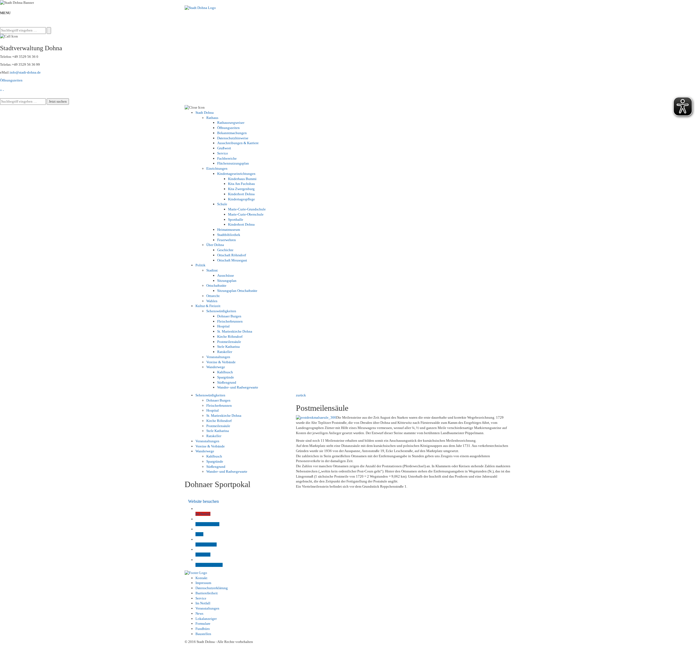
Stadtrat (212, 270)
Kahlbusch (225, 372)
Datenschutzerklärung (211, 588)
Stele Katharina (228, 347)
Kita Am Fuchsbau (241, 184)
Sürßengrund (226, 382)
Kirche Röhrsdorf (229, 336)
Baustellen (203, 634)
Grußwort (224, 148)
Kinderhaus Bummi (242, 179)
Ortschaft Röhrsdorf (231, 255)
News (199, 613)
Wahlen (211, 301)
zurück (301, 395)
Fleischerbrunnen (230, 321)
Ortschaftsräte (216, 285)
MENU (5, 13)
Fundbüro (202, 629)
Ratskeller (224, 352)
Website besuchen (203, 501)
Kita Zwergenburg (241, 189)
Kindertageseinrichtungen (236, 174)
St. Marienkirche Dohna (234, 331)
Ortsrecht (213, 296)
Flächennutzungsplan (233, 163)
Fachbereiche (227, 158)
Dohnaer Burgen (229, 316)
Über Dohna (215, 245)
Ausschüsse (225, 275)
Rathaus (212, 118)
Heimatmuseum (228, 230)
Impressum (203, 583)
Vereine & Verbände (221, 362)
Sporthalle (235, 219)
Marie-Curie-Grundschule (247, 209)
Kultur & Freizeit (207, 306)
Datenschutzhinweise (232, 138)
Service (222, 153)
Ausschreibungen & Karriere (238, 143)
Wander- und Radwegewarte (237, 387)
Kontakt (201, 578)
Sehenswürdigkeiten (221, 311)
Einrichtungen (217, 168)
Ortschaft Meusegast (232, 260)
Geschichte (225, 250)
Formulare (202, 623)
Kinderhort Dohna (241, 194)
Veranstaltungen (218, 357)
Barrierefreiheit (206, 593)
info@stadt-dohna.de (25, 72)
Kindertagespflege (241, 199)
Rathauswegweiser (230, 123)
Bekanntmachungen (232, 133)
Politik (200, 265)
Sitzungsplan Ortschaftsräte (237, 291)
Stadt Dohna (204, 113)
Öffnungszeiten (11, 80)
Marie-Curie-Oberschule (246, 214)
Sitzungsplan (226, 281)
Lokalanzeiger (206, 619)
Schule (222, 204)
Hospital (223, 326)
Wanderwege (215, 367)
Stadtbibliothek (228, 235)
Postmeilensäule (229, 342)
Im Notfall (202, 603)
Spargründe (225, 377)
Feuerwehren (226, 240)
